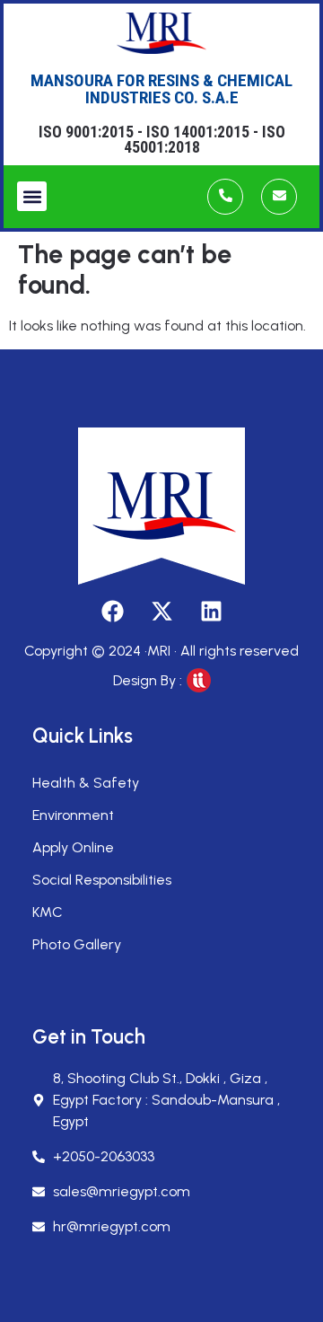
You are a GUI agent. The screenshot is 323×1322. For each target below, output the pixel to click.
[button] (32, 196)
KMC (47, 912)
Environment (73, 815)
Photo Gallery (76, 944)
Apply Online (73, 847)
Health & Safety (85, 782)
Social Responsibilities (101, 879)
